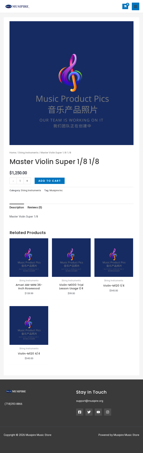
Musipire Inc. (56, 190)
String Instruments (28, 152)
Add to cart (49, 181)
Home (12, 152)
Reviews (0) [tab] (35, 207)
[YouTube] (98, 412)
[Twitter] (89, 412)
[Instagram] (107, 412)
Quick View (29, 274)
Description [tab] (16, 207)
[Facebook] (79, 412)
